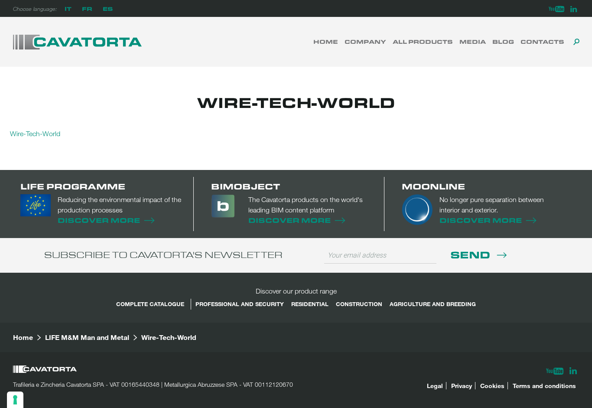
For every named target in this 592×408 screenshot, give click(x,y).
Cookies (492, 385)
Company (365, 42)
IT (68, 8)
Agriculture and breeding (433, 303)
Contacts (542, 42)
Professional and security (239, 303)
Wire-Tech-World (35, 133)
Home (325, 42)
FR (87, 8)
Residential (310, 303)
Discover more (99, 220)
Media (472, 42)
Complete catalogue (150, 303)
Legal (435, 385)
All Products (423, 42)
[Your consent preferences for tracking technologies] (15, 400)
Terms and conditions (544, 385)
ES (108, 8)
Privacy (461, 385)
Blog (503, 42)
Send (471, 254)
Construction (359, 303)
